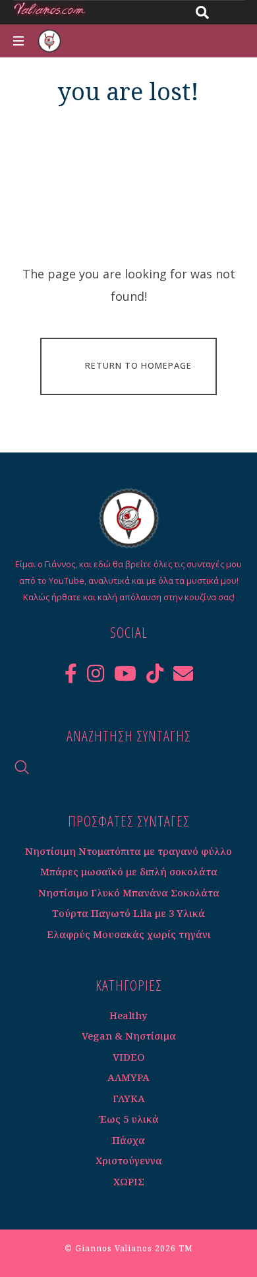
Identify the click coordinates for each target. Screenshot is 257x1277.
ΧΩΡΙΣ (128, 1181)
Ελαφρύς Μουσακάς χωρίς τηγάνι (129, 934)
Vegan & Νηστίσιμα (129, 1035)
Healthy (128, 1015)
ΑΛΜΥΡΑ (128, 1077)
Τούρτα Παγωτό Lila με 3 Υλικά (128, 912)
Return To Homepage (138, 365)
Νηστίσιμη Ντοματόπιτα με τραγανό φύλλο (128, 850)
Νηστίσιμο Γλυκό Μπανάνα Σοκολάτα (128, 892)
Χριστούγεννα (129, 1160)
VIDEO (129, 1056)
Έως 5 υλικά (129, 1118)
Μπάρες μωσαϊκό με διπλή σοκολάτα (128, 871)
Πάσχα (128, 1139)
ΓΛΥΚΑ (129, 1098)
